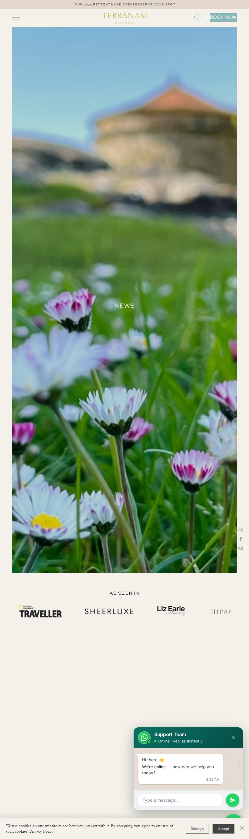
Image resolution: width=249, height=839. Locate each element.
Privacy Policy (41, 831)
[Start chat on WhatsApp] (232, 800)
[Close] (241, 828)
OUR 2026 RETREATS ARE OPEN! (104, 4)
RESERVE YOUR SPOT (155, 4)
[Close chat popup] (234, 737)
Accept (223, 828)
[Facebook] (241, 539)
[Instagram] (241, 530)
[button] (197, 17)
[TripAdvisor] (241, 548)
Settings (197, 828)
